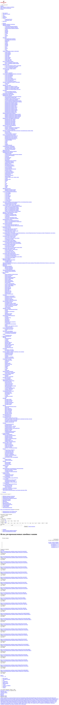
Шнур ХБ (7, 407)
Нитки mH (7, 289)
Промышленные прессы (7, 219)
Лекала (6, 312)
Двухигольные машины (9, 155)
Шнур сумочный (8, 410)
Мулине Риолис (8, 464)
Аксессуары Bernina (9, 74)
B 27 (36, 523)
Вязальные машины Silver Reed (9, 259)
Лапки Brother (8, 54)
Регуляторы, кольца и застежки (11, 419)
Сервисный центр (8, 19)
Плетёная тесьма (8, 389)
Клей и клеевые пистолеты (8, 327)
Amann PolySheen (8, 139)
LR (9, 520)
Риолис (4, 448)
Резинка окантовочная (9, 421)
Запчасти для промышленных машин (10, 212)
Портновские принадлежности (9, 315)
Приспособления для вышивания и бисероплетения (13, 468)
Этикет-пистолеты (8, 326)
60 (22, 523)
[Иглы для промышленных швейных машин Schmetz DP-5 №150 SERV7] (15, 645)
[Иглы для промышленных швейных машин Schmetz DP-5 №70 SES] (14, 624)
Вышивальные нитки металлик (11, 137)
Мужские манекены (9, 268)
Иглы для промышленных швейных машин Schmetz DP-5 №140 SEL (13, 628)
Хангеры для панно (9, 470)
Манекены (5, 264)
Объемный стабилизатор (10, 147)
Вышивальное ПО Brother (10, 122)
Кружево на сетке (8, 401)
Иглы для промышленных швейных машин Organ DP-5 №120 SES (13, 587)
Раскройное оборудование (8, 213)
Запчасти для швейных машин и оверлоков (11, 82)
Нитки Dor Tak (8, 287)
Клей (6, 330)
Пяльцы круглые (8, 443)
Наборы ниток (8, 292)
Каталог (2, 9)
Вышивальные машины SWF (11, 111)
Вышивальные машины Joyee (11, 107)
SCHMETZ (9, 518)
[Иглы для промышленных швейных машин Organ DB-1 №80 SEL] (13, 609)
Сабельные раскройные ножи (11, 215)
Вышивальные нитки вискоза (11, 136)
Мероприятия (5, 683)
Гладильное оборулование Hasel (9, 244)
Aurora (6, 29)
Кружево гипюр (8, 404)
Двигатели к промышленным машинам (10, 201)
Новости (4, 686)
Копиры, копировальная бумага (11, 309)
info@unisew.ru (3, 7)
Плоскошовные (8, 157)
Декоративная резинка (9, 424)
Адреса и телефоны (10, 7)
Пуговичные (7, 158)
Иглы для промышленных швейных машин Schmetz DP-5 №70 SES (13, 623)
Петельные (7, 159)
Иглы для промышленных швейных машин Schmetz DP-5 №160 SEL (13, 654)
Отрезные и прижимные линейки (11, 218)
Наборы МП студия (9, 440)
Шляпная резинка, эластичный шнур (12, 428)
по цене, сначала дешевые (53, 542)
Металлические (8, 338)
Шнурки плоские (8, 412)
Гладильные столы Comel (10, 231)
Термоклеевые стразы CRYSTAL (11, 477)
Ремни (6, 71)
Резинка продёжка (8, 429)
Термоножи (7, 216)
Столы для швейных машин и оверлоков (13, 65)
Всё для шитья (5, 272)
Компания (5, 17)
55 (20, 523)
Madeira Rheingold (8, 145)
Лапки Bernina (8, 53)
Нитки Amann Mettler (9, 285)
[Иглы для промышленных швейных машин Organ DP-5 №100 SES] (14, 552)
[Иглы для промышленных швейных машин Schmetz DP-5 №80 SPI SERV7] (15, 614)
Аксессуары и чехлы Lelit (10, 252)
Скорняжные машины (9, 161)
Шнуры (4, 405)
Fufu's (6, 143)
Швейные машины (6, 25)
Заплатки (7, 318)
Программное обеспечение (39, 262)
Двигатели (7, 83)
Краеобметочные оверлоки (10, 39)
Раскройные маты (8, 302)
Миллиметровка (8, 314)
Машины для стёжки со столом (11, 86)
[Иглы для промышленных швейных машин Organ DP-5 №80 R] (13, 598)
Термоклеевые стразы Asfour (10, 479)
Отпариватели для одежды (50, 232)
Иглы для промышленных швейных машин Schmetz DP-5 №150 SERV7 (14, 644)
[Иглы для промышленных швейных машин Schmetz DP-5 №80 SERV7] (14, 671)
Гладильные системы (40, 232)
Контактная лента (8, 393)
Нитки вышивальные (9, 281)
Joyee (6, 183)
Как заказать (5, 678)
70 (25, 523)
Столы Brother (8, 193)
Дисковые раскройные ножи (10, 214)
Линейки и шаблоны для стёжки (11, 304)
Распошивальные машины (10, 38)
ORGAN (3, 518)
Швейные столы (6, 64)
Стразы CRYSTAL (6, 476)
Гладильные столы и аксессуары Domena (13, 243)
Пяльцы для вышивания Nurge (11, 447)
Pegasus (6, 185)
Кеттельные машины (30, 262)
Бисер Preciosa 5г (8, 487)
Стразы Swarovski (6, 473)
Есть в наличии (5, 515)
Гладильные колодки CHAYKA (11, 228)
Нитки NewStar (8, 290)
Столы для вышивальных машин (11, 66)
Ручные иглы (7, 322)
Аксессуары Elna (8, 76)
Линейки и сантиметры (9, 311)
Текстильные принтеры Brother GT (12, 224)
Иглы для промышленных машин (25, 201)
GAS (3, 520)
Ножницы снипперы (9, 299)
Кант (6, 397)
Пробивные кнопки (9, 353)
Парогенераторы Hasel (9, 246)
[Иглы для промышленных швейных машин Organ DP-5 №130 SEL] (14, 567)
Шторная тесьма (8, 415)
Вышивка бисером (8, 437)
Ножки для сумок (8, 364)
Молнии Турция (8, 345)
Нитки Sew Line (8, 291)
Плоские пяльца (8, 132)
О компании (5, 681)
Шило (6, 324)
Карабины (7, 361)
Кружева (4, 398)
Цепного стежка (8, 169)
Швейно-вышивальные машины (9, 113)
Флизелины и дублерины (10, 372)
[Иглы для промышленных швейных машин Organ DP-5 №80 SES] (13, 593)
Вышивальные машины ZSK (10, 97)
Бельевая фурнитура (7, 416)
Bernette (6, 31)
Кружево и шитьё (8, 403)
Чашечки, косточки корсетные (11, 420)
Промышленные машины (8, 152)
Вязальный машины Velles (8, 262)
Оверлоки (5, 37)
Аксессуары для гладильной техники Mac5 (13, 256)
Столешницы (7, 200)
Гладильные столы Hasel (10, 245)
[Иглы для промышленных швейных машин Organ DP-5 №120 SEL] (14, 557)
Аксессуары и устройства (10, 129)
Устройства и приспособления (11, 471)
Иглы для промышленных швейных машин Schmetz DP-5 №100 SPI (13, 659)
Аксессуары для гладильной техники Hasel (13, 247)
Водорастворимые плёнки (10, 148)
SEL (12, 520)
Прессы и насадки (8, 354)
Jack (6, 181)
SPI (18, 520)
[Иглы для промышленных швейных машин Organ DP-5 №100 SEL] (14, 562)
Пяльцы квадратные (9, 444)
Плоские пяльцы (8, 126)
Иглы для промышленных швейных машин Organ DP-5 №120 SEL (13, 556)
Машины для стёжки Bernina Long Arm (12, 89)
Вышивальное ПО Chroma (10, 119)
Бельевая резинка (8, 425)
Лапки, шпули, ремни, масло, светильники (11, 205)
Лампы (6, 466)
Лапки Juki (7, 56)
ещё (5, 519)
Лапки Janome (8, 57)
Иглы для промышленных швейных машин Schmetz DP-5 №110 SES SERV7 (15, 649)
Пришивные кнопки (9, 352)
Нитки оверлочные (9, 280)
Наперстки (7, 320)
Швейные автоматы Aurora (10, 189)
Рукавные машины (9, 170)
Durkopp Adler (8, 179)
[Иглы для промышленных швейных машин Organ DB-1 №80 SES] (13, 604)
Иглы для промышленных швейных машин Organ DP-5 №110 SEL (13, 582)
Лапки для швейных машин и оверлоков (11, 51)
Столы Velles (7, 198)
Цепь (6, 369)
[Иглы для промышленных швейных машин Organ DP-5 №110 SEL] (14, 583)
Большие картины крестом (10, 435)
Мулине (4, 461)
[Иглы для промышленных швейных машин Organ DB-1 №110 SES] (14, 578)
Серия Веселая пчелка (9, 451)
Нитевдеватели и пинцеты (10, 321)
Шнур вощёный (8, 408)
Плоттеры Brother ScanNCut (10, 91)
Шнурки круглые (8, 413)
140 (14, 523)
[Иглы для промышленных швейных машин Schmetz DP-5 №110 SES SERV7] (15, 650)
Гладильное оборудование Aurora (9, 236)
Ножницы (5, 294)
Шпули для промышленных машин (12, 208)
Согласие (7, 690)
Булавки (6, 316)
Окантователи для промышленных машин (13, 206)
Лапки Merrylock (8, 60)
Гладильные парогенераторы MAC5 (12, 254)
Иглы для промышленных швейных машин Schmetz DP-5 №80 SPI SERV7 (15, 613)
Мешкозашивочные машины (10, 160)
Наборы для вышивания (7, 434)
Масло (6, 70)
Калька (6, 310)
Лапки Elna (7, 55)
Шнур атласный (8, 411)
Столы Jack (7, 197)
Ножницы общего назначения (11, 300)
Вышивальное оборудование (8, 94)
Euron (6, 142)
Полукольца (7, 365)
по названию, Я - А (55, 545)
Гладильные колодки (7, 227)
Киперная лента (8, 392)
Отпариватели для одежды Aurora (11, 233)
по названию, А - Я (55, 544)
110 (5, 523)
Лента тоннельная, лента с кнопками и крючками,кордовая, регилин (18, 418)
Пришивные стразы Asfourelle (11, 481)
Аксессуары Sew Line (9, 80)
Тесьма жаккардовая (9, 383)
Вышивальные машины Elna (10, 105)
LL (6, 520)
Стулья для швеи (8, 199)
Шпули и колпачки (9, 72)
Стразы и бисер (6, 472)
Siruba (6, 186)
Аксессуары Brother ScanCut (10, 81)
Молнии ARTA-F (8, 342)
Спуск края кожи (8, 166)
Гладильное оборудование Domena (9, 241)
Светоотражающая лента (10, 387)
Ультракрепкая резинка (9, 432)
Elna (6, 34)
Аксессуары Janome (9, 77)
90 (33, 523)
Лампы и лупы (6, 465)
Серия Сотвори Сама (9, 450)
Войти (1, 8)
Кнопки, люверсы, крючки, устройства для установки (13, 351)
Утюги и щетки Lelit (9, 250)
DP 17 (43, 523)
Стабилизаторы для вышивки (8, 146)
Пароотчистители (32, 232)
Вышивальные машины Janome (11, 106)
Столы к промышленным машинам (10, 191)
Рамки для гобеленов (9, 445)
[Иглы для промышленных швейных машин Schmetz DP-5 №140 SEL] (14, 629)
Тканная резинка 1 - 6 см (10, 427)
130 (11, 523)
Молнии (4, 337)
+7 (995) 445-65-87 (4, 4)
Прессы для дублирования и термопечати (13, 221)
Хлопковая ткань (8, 335)
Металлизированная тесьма (10, 385)
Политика (2, 690)
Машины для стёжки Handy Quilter (12, 88)
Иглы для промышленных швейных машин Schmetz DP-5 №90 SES (13, 633)
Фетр (4, 301)
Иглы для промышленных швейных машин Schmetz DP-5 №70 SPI (13, 639)
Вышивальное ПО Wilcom (10, 124)
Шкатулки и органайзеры (8, 331)
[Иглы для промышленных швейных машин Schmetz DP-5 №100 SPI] (14, 660)
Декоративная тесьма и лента (8, 380)
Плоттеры (5, 90)
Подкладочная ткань (7, 374)
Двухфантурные (8, 261)
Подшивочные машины (9, 165)
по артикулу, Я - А (55, 547)
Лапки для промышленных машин (12, 207)
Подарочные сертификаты (8, 93)
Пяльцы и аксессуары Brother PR (9, 125)
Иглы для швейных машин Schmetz (12, 63)
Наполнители (7, 307)
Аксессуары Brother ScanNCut (11, 92)
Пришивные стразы (9, 475)
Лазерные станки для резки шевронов (12, 98)
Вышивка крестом (8, 436)
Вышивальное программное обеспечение (11, 118)
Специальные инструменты (10, 323)
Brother (6, 32)
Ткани (4, 334)
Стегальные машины (9, 175)
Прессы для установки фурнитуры (12, 220)
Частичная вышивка (9, 452)
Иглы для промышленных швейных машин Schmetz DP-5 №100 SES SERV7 (15, 618)
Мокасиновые (8, 176)
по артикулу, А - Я (55, 546)
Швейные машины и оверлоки (9, 24)
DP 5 (47, 523)
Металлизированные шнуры (10, 406)
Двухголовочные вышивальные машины (13, 96)
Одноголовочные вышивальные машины (13, 100)
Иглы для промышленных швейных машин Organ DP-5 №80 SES (13, 592)
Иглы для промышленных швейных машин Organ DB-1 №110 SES (13, 577)
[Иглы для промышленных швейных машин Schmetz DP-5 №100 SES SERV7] (15, 619)
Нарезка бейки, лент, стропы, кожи (12, 177)
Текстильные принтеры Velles (21, 490)
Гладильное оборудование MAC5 (9, 253)
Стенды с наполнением (9, 283)
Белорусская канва (8, 460)
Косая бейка (7, 394)
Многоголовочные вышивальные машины (13, 101)
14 (5, 676)
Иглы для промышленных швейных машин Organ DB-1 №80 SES (13, 602)
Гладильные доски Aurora (10, 237)
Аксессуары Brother (9, 75)
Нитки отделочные (9, 275)
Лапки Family (7, 58)
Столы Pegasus (8, 195)
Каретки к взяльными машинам (19, 262)
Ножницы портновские (9, 295)
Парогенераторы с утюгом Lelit (11, 249)
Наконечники (7, 363)
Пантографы (7, 131)
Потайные (7, 341)
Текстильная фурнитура (7, 379)
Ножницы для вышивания (10, 296)
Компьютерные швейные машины (12, 28)
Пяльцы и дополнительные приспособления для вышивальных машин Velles (18, 130)
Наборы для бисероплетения (10, 438)
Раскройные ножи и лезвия (10, 303)
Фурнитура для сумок (7, 358)
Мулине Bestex (8, 462)
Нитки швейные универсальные (11, 274)
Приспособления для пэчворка (11, 305)
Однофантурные (8, 260)
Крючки (6, 355)
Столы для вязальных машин (10, 67)
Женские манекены (9, 267)
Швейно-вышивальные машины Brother (13, 116)
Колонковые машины (9, 164)
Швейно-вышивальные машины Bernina (13, 115)
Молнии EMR (8, 343)
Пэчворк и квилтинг (9, 301)
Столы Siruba (7, 196)
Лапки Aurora (7, 52)
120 (8, 523)
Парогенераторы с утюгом (23, 232)
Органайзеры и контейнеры (10, 333)
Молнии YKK (8, 346)
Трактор (6, 340)
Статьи (4, 684)
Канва (4, 458)
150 (17, 523)
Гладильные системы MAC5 (10, 255)
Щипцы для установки (9, 357)
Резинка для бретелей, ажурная (11, 417)
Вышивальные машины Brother (11, 104)
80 (30, 523)
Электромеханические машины (11, 26)
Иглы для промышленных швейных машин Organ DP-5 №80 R (12, 597)
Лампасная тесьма (8, 384)
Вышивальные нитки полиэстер (11, 135)
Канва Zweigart (8, 459)
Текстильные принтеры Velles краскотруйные (14, 225)
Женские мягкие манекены (10, 271)
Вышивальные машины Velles (11, 112)
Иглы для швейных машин (8, 61)
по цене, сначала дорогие (54, 543)
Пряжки (6, 366)
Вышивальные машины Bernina (11, 103)
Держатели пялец (8, 446)
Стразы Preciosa (6, 482)
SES (15, 520)
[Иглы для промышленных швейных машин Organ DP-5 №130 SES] (14, 573)
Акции (4, 16)
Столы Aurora (7, 192)
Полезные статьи (8, 20)
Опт (3, 15)
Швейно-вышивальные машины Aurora (13, 114)
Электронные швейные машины (11, 27)
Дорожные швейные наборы (10, 332)
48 (2, 550)
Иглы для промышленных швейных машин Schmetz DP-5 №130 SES (13, 664)
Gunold (6, 144)
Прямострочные (8, 153)
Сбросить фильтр (31, 526)
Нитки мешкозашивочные (10, 277)
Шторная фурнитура (7, 414)
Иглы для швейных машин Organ (11, 62)
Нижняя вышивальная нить (10, 138)
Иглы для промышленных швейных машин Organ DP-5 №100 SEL (13, 561)
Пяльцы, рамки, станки (7, 442)
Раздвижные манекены (7, 265)
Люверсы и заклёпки (9, 356)
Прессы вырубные (8, 222)
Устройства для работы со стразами (10, 488)
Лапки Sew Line (8, 59)
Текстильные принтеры (7, 223)
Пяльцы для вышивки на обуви (11, 128)
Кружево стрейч (8, 399)
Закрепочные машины (9, 162)
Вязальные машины (7, 258)
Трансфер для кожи (9, 396)
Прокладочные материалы (8, 371)
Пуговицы (5, 348)
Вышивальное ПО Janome (10, 123)
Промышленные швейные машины (10, 151)
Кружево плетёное (8, 400)
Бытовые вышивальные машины (11, 99)
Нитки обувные (8, 276)
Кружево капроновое (9, 402)
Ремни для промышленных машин (12, 209)
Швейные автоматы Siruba (10, 190)
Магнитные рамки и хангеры (11, 469)
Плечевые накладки (7, 377)
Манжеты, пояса (8, 430)
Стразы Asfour (5, 478)
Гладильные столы (14, 232)
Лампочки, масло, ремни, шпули (9, 68)
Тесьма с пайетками (9, 388)
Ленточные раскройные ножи (11, 217)
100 (2, 523)
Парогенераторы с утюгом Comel (11, 230)
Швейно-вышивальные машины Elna (12, 117)
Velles (6, 187)
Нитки (4, 273)
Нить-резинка (7, 282)
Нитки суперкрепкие (9, 278)
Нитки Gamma (8, 279)
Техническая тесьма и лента (8, 390)
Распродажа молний (9, 347)
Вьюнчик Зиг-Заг (8, 382)
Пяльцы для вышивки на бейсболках (12, 127)
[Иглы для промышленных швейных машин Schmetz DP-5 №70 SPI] (14, 640)
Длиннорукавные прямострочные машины (13, 154)
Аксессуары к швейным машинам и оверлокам (12, 73)
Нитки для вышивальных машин (9, 134)
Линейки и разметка (7, 308)
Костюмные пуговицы (9, 350)
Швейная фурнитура (7, 336)
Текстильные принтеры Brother (9, 490)
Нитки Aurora (7, 286)
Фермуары (7, 370)
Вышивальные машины (7, 95)
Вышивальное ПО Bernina (10, 121)
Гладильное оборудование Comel (9, 229)
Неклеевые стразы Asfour (10, 480)
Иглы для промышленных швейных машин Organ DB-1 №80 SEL (13, 608)
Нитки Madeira (8, 288)
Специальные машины (9, 171)
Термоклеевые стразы (9, 474)
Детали (6, 84)
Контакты (5, 21)
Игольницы (7, 319)
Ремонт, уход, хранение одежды (11, 325)
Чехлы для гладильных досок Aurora (12, 238)
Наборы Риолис (8, 439)
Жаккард (7, 375)
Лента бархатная (8, 381)
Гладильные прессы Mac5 (10, 257)
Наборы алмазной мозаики (10, 441)
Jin (5, 182)
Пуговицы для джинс (9, 349)
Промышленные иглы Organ (9, 512)
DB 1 (39, 523)
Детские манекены (8, 269)
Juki (6, 36)
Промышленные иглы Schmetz (11, 202)
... (4, 676)
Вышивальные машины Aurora (11, 102)
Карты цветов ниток (9, 293)
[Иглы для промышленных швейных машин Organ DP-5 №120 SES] (14, 588)
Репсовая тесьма (8, 386)
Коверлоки (7, 40)
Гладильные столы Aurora (10, 240)
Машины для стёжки (7, 85)
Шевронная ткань (6, 150)
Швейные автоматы (7, 188)
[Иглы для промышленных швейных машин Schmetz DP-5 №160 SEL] (14, 655)
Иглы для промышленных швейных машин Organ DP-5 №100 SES (13, 551)
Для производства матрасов (10, 168)
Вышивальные (8, 174)
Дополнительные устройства (10, 133)
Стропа (6, 368)
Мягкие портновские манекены (9, 270)
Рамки (6, 367)
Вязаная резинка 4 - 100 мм (10, 426)
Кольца (6, 362)
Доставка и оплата (6, 14)
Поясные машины (8, 167)
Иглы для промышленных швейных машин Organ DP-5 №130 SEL (13, 566)
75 (28, 523)
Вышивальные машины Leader (11, 108)
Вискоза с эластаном (9, 376)
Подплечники (8, 378)
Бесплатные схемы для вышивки (11, 457)
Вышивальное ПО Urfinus (10, 120)
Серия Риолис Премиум (10, 449)
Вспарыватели (8, 317)
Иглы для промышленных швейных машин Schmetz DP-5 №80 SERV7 (14, 670)
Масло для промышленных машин (12, 210)
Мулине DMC (8, 463)
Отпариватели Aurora (9, 239)
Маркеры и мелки (8, 313)
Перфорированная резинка (10, 431)
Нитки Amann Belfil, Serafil (10, 284)
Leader (6, 50)
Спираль (6, 339)
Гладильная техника (7, 226)
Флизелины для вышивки (10, 149)
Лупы (6, 467)
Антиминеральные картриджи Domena (12, 242)
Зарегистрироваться (7, 8)
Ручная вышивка (6, 433)
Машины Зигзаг (8, 163)
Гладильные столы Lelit (9, 251)
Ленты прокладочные (9, 373)
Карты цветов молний (9, 344)
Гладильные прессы (7, 232)
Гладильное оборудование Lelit (9, 248)
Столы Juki (7, 194)
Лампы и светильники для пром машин (13, 211)
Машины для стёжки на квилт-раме (12, 87)
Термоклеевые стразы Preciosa (11, 483)
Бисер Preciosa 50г (8, 486)
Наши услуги (5, 682)
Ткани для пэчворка (9, 306)
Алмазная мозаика (8, 456)
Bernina (6, 30)
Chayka (6, 33)
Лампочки (7, 69)
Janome (6, 35)
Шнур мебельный (8, 409)
